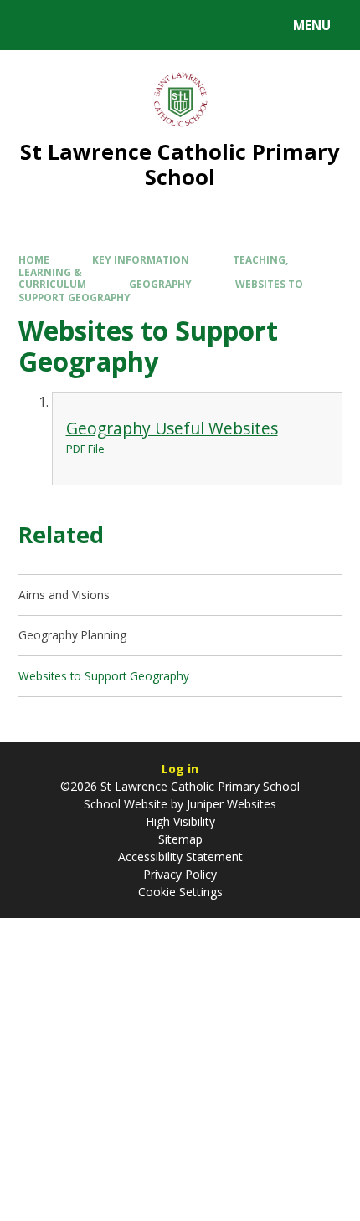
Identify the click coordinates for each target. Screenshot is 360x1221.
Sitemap (180, 839)
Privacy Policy (180, 874)
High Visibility (180, 821)
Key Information (140, 259)
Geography (160, 283)
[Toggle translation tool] (75, 25)
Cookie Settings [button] (180, 892)
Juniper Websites (229, 804)
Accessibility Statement (180, 856)
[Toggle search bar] (33, 25)
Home (33, 259)
